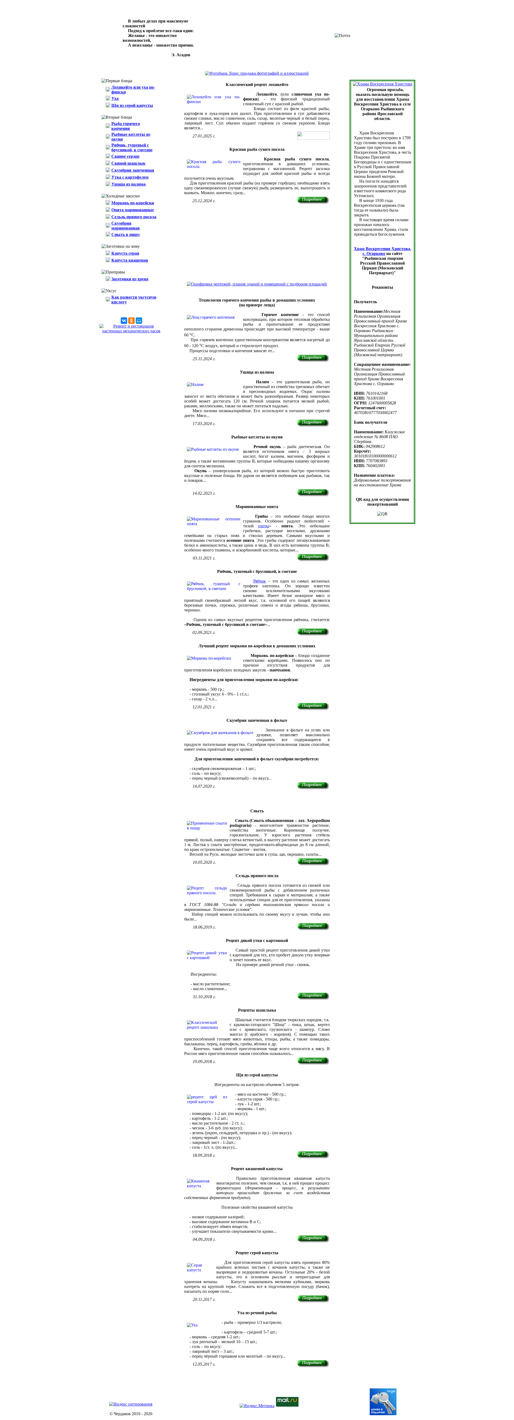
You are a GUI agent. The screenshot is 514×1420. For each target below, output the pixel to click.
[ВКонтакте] (124, 320)
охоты (263, 526)
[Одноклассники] (131, 320)
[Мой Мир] (139, 320)
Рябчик (259, 581)
